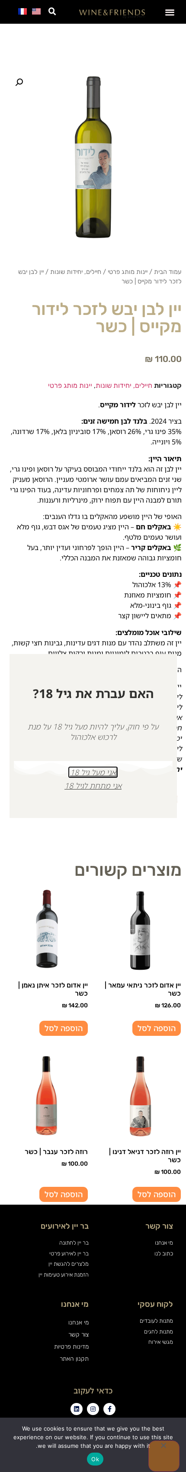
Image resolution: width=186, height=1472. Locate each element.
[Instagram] (93, 1409)
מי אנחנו (78, 1322)
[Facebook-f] (109, 1409)
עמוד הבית (168, 272)
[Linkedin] (77, 1409)
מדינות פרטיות (71, 1346)
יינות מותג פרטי (128, 272)
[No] (164, 1456)
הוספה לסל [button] (157, 1028)
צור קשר (78, 1334)
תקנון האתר (74, 1358)
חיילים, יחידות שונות (75, 272)
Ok (95, 1459)
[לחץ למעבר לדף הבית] (112, 14)
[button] (170, 11)
